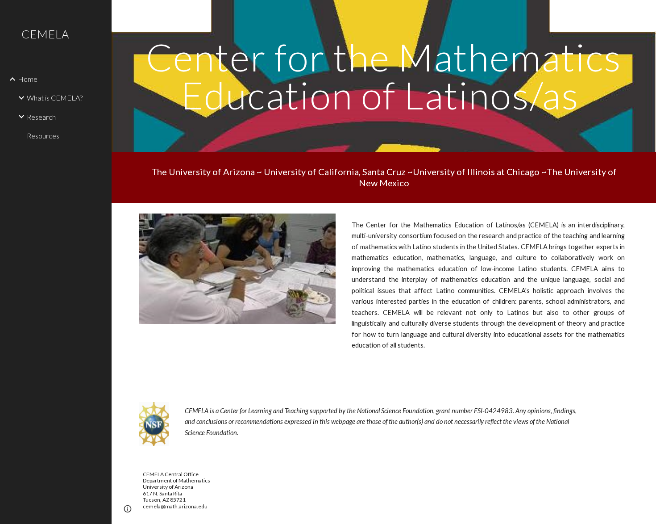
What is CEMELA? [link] (55, 97)
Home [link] (27, 79)
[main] (383, 76)
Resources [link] (43, 135)
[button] (645, 12)
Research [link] (41, 117)
